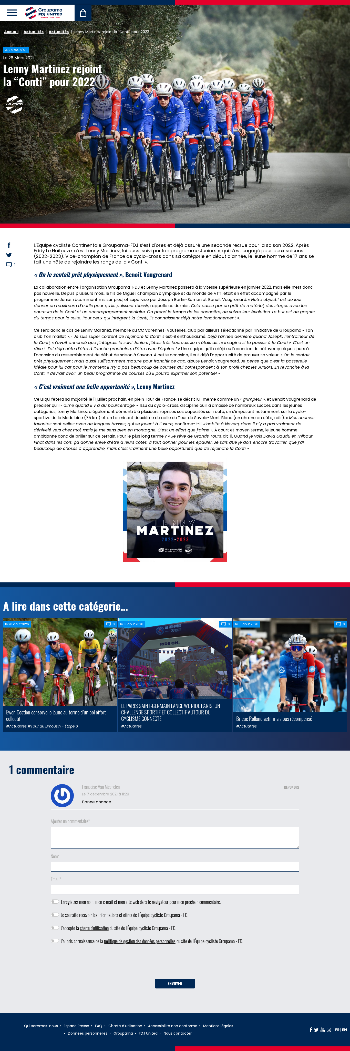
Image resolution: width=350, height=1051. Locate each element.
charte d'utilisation (94, 928)
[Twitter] (316, 1030)
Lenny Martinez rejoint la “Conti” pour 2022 (52, 74)
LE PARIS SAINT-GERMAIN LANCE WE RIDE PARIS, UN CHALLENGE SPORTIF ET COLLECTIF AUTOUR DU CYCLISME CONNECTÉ (170, 712)
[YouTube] (323, 1030)
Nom (55, 856)
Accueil (11, 31)
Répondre (291, 787)
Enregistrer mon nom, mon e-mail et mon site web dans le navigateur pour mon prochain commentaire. (141, 901)
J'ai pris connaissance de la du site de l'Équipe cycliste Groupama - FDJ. (152, 941)
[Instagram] (329, 1030)
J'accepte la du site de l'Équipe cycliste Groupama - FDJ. (119, 928)
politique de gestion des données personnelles (140, 941)
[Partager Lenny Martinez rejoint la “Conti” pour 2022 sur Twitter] (14, 255)
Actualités (34, 31)
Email (56, 879)
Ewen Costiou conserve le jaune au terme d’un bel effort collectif (56, 715)
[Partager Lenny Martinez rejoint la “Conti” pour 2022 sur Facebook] (14, 245)
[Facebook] (311, 1030)
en (344, 1029)
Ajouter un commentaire (70, 821)
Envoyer (175, 984)
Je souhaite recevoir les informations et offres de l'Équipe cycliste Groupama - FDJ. (125, 915)
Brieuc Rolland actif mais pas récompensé (274, 718)
